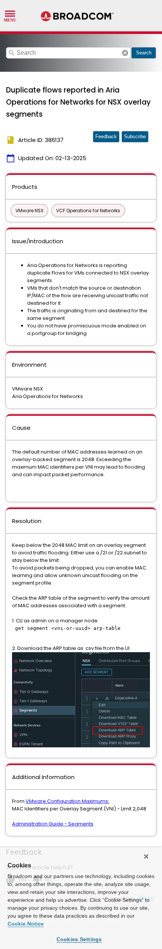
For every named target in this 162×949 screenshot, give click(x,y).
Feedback (106, 136)
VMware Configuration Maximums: (67, 801)
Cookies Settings (79, 939)
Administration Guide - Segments (52, 823)
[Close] (146, 856)
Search (143, 53)
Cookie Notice (26, 924)
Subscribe (135, 136)
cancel (125, 53)
